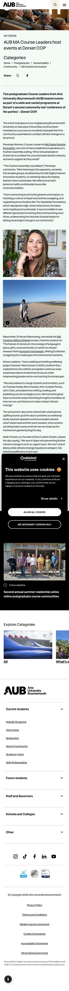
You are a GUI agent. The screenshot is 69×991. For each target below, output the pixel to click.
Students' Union (15, 754)
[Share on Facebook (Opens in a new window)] (27, 75)
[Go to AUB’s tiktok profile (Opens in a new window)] (25, 856)
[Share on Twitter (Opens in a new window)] (18, 75)
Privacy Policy (34, 905)
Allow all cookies (35, 512)
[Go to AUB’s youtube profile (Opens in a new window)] (54, 856)
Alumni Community (17, 746)
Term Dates (12, 730)
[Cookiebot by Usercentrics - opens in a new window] (20, 458)
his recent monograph (31, 351)
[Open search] (55, 4)
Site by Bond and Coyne (34, 953)
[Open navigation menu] (64, 4)
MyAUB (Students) (16, 721)
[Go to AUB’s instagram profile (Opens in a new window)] (15, 856)
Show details (49, 498)
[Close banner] (63, 459)
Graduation (12, 738)
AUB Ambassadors (16, 762)
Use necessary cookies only (34, 524)
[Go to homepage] (34, 691)
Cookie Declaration (35, 933)
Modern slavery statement (34, 924)
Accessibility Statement (34, 943)
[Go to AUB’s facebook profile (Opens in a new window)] (35, 856)
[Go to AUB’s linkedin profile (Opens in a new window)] (44, 856)
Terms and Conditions (34, 914)
